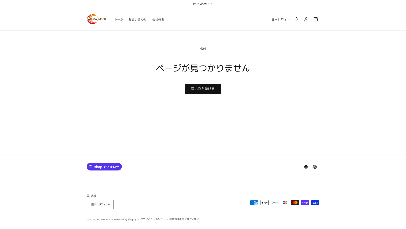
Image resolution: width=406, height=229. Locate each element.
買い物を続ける (203, 88)
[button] (297, 19)
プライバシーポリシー (153, 219)
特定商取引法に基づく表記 (184, 219)
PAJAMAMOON (105, 219)
